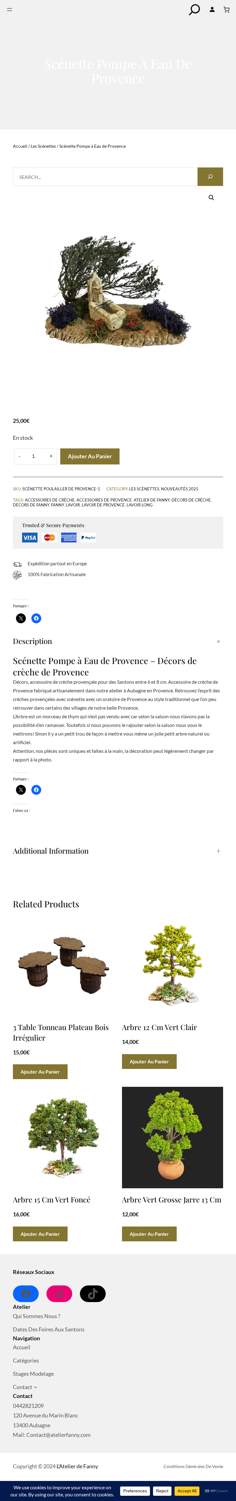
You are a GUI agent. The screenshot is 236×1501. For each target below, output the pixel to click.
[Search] (210, 176)
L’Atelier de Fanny (77, 1466)
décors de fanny (31, 504)
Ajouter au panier (90, 456)
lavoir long (140, 504)
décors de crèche (191, 499)
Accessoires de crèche (50, 499)
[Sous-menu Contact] (35, 1387)
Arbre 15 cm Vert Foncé (51, 1199)
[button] (211, 197)
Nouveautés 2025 (180, 488)
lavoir (73, 504)
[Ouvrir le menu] (9, 9)
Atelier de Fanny (152, 499)
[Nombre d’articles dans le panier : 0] (226, 9)
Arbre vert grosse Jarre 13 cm (171, 1199)
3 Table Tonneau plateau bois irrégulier (61, 1032)
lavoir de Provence (103, 504)
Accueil (20, 146)
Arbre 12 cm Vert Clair (159, 1027)
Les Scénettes (43, 146)
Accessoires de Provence (104, 499)
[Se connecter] (212, 9)
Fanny (57, 504)
